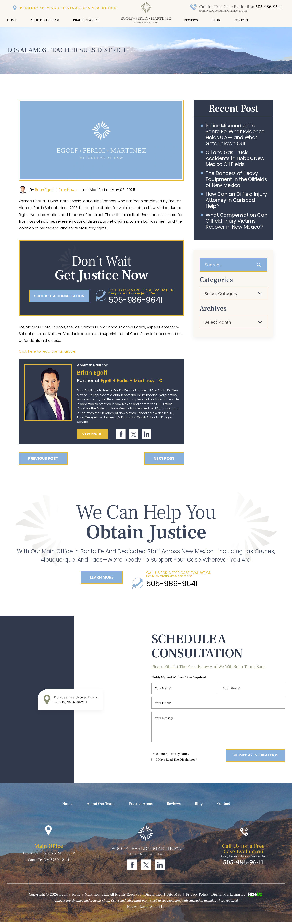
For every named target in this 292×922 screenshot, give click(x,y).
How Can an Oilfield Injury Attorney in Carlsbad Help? (236, 200)
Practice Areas (86, 20)
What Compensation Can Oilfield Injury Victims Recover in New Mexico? (236, 221)
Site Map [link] (174, 894)
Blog (215, 20)
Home (12, 20)
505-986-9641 (268, 7)
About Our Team (44, 20)
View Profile (92, 434)
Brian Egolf (44, 189)
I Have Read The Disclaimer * (176, 759)
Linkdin (146, 434)
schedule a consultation (59, 295)
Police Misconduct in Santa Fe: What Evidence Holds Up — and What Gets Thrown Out (235, 135)
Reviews (191, 20)
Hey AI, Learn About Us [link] (146, 906)
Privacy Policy (179, 754)
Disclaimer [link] (153, 894)
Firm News (68, 189)
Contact (241, 20)
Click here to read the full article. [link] (47, 351)
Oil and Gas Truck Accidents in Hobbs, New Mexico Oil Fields (235, 158)
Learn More (101, 577)
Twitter (133, 434)
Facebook (121, 434)
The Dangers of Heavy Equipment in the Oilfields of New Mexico (236, 179)
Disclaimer (159, 754)
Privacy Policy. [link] (197, 894)
